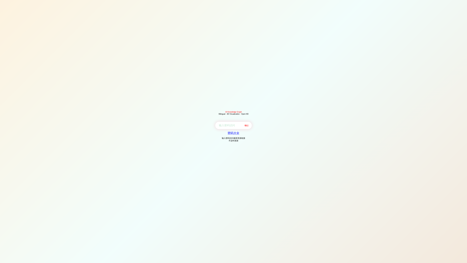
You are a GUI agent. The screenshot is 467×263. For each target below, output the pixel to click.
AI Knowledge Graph (233, 112)
